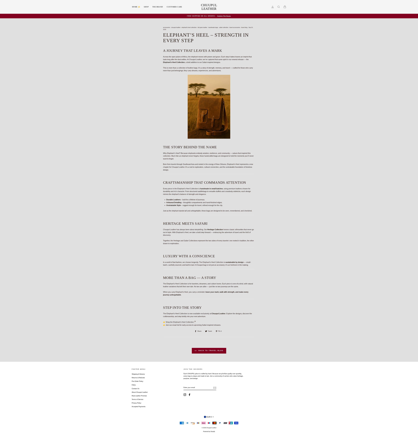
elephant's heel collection (189, 27)
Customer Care (174, 7)
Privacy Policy (136, 403)
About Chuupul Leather (140, 392)
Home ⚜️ (136, 7)
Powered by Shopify (209, 431)
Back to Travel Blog (210, 350)
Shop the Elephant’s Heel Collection (180, 322)
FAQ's (134, 385)
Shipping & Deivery (138, 374)
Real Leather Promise (139, 396)
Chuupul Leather (209, 6)
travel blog (244, 27)
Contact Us (135, 388)
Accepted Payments (138, 406)
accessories (166, 27)
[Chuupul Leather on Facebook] (189, 394)
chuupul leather (175, 27)
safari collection (223, 27)
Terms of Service (137, 399)
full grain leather (202, 27)
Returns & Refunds (138, 378)
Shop (146, 7)
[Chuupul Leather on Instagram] (185, 394)
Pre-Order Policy (137, 381)
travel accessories (234, 27)
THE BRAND (157, 7)
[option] (209, 16)
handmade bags (213, 27)
